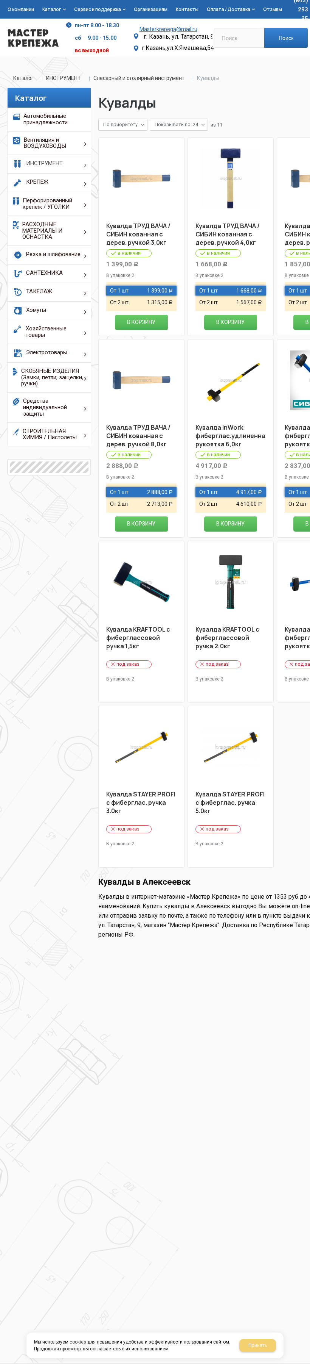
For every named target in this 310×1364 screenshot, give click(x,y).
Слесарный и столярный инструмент (138, 78)
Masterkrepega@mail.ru (168, 29)
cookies (78, 1342)
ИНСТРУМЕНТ (63, 78)
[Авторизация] (306, 4)
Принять (257, 1345)
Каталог (23, 78)
